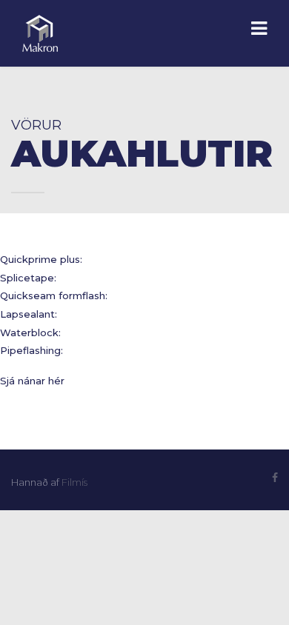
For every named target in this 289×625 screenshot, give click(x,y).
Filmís (74, 482)
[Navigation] (259, 29)
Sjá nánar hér (32, 381)
